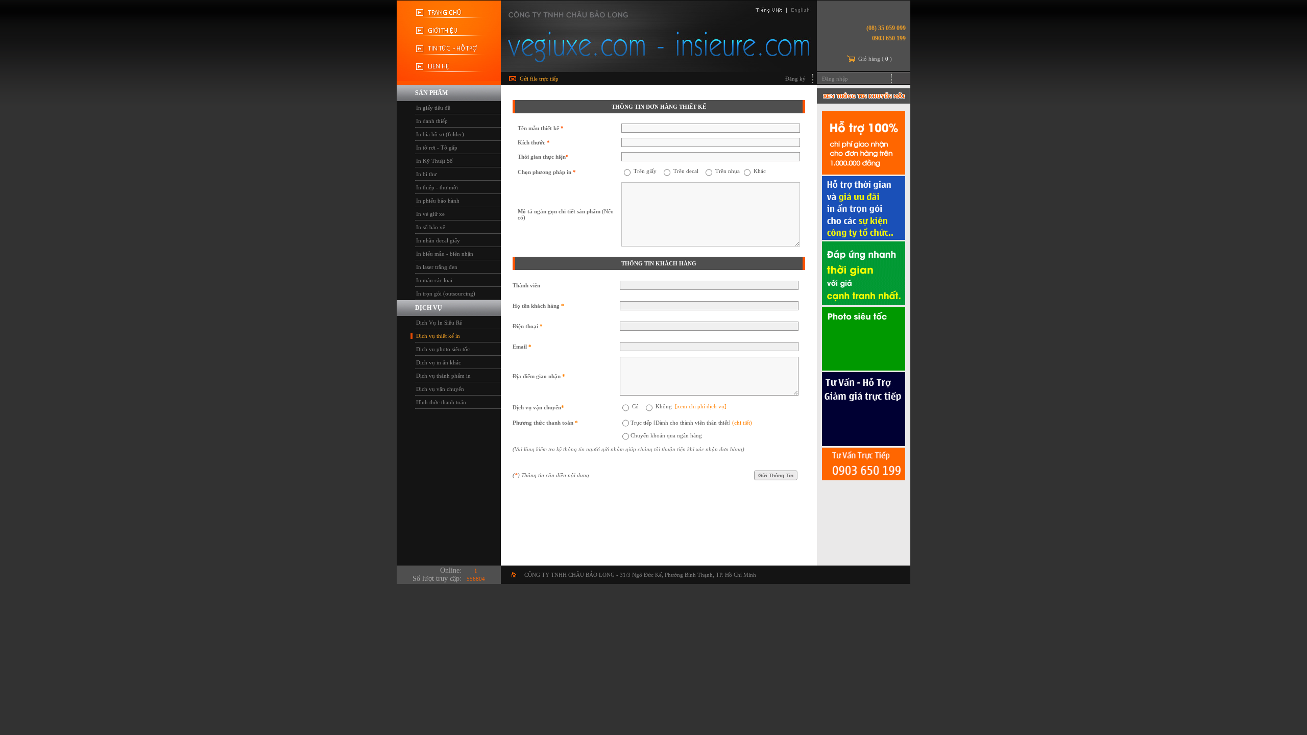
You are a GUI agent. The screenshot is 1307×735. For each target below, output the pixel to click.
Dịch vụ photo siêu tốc (443, 349)
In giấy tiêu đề (433, 108)
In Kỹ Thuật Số (434, 161)
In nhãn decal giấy (438, 240)
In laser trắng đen (436, 267)
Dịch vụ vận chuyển (440, 389)
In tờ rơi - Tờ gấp (436, 147)
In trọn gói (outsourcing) (445, 293)
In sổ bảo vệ (430, 227)
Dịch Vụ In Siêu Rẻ (439, 323)
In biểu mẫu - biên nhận (444, 254)
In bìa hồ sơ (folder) (440, 134)
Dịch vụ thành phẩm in (443, 376)
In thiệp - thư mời (437, 187)
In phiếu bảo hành (437, 201)
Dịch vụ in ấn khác (438, 362)
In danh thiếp (432, 121)
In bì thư (426, 174)
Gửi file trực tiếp (539, 79)
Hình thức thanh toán (441, 402)
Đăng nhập (835, 79)
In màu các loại (434, 280)
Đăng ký (795, 79)
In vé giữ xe (430, 214)
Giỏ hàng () (875, 59)
